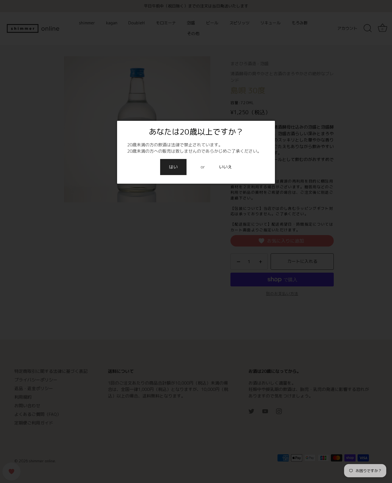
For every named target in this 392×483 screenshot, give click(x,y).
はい (173, 167)
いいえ (225, 167)
